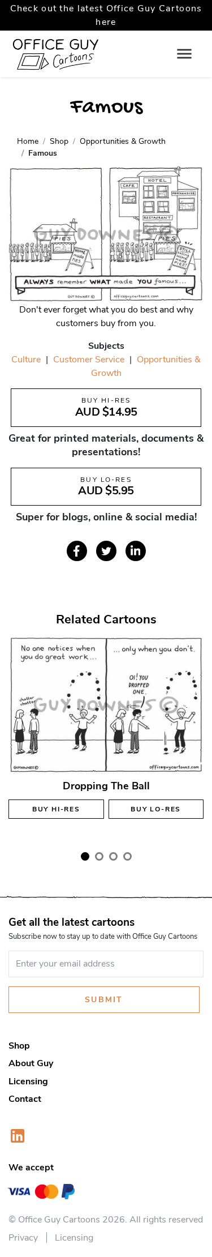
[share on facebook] (77, 551)
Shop (19, 1046)
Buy (56, 809)
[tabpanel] (106, 737)
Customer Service (88, 359)
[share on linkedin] (136, 551)
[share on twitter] (106, 551)
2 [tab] (99, 856)
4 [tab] (127, 856)
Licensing (28, 1081)
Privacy (23, 1238)
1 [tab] (85, 856)
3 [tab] (113, 856)
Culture (26, 359)
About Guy (30, 1063)
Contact (24, 1099)
